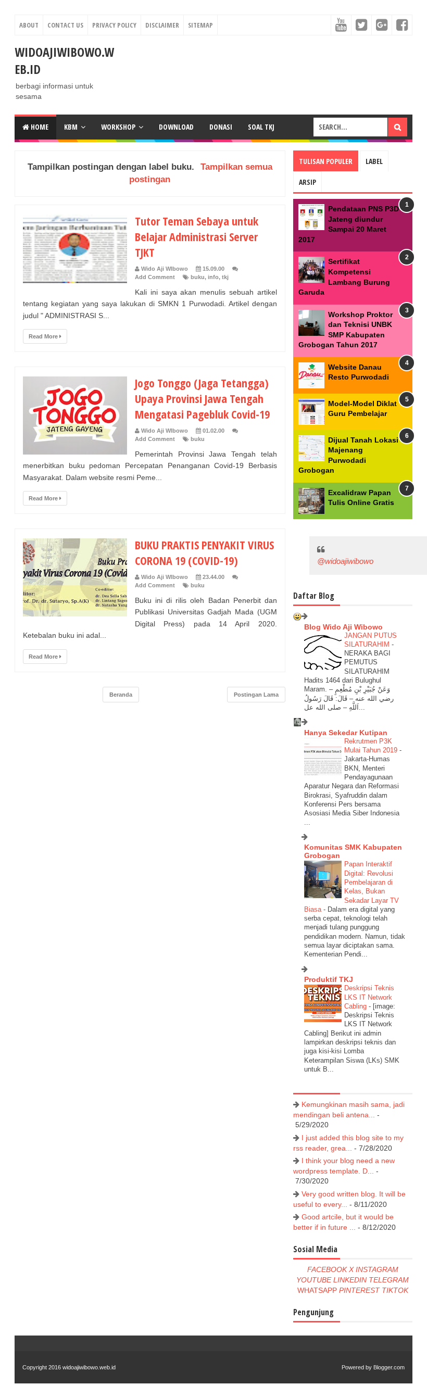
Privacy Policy (114, 25)
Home (38, 127)
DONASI (220, 127)
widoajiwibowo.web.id (89, 1367)
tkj (225, 277)
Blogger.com (389, 1367)
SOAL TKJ (261, 127)
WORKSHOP (118, 127)
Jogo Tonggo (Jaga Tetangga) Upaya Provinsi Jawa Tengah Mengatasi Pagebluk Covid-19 (202, 398)
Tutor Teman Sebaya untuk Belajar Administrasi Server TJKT (196, 236)
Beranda (120, 694)
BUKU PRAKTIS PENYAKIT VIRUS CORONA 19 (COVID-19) (204, 552)
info (213, 277)
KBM (71, 127)
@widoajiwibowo (345, 561)
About (29, 25)
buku (198, 277)
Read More (44, 336)
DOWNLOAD (176, 127)
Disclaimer (162, 25)
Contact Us (65, 25)
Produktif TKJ (328, 979)
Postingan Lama (256, 694)
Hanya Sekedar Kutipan (345, 732)
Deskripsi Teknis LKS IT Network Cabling (369, 997)
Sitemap (200, 25)
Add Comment (155, 277)
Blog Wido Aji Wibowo (343, 627)
